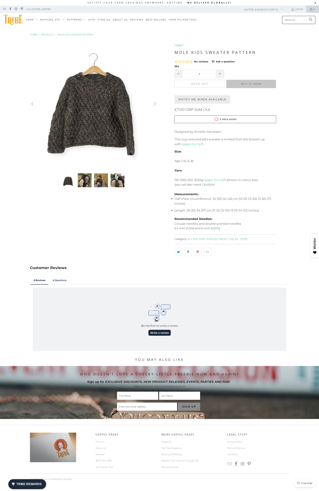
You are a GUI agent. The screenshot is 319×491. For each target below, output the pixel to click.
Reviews (100, 454)
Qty (176, 66)
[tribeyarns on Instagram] (16, 9)
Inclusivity (232, 454)
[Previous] (33, 104)
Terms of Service (236, 448)
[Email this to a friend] (207, 252)
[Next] (155, 104)
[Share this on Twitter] (178, 252)
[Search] (310, 20)
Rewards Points (170, 467)
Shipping (166, 441)
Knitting (211, 239)
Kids (202, 239)
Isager (178, 45)
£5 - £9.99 (241, 239)
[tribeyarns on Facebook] (10, 9)
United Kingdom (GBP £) (261, 9)
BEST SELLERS (104, 460)
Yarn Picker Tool (104, 467)
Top (231, 239)
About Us (101, 448)
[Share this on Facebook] (188, 252)
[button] (32, 20)
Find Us (100, 441)
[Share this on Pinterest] (198, 252)
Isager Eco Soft (192, 144)
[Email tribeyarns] (4, 9)
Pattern (223, 239)
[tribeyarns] (13, 20)
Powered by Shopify (61, 479)
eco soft (193, 239)
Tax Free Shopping (171, 448)
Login (299, 9)
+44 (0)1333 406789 (38, 9)
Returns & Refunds (171, 454)
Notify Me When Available (202, 99)
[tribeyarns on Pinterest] (21, 9)
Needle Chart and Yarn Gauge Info (180, 460)
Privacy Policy (234, 441)
